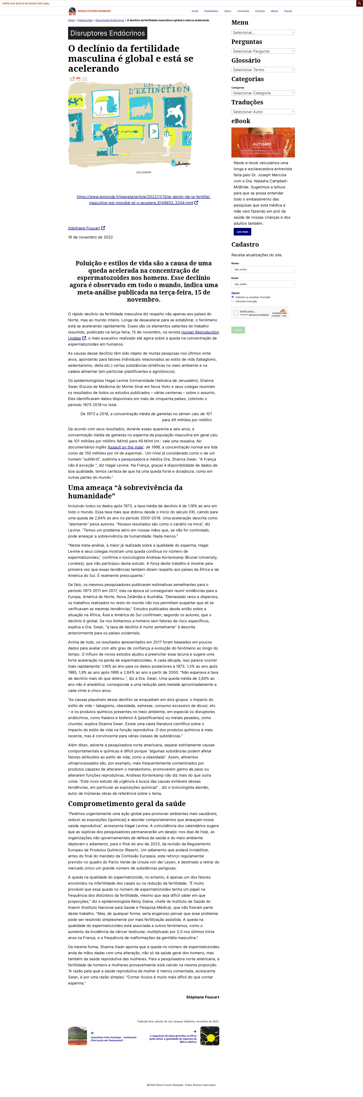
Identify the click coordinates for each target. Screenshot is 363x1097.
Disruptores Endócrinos (109, 20)
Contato (260, 10)
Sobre (227, 10)
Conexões (243, 10)
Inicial (195, 10)
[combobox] (263, 32)
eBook (274, 10)
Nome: (235, 263)
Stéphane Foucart (84, 228)
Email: (235, 278)
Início (71, 20)
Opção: (235, 292)
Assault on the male (125, 447)
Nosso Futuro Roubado (94, 10)
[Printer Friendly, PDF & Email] (143, 79)
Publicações (211, 10)
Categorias (237, 87)
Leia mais (242, 231)
